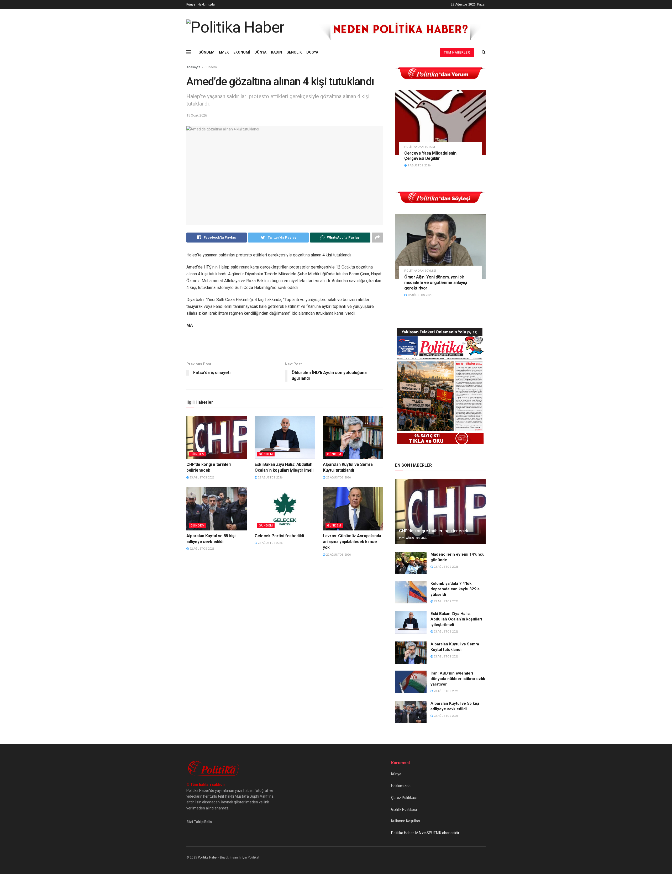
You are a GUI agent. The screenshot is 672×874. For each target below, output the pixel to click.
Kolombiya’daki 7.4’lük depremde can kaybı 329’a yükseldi (455, 589)
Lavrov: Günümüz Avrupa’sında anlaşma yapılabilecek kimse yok (352, 541)
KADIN (276, 52)
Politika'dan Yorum (419, 146)
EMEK (224, 52)
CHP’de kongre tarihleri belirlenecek (433, 530)
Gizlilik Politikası (404, 809)
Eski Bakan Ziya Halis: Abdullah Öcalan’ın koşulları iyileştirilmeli (456, 619)
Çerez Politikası (404, 798)
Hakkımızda (206, 4)
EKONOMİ (241, 52)
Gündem (210, 67)
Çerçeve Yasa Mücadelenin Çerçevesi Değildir (430, 156)
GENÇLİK (294, 52)
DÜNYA (260, 52)
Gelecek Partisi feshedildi (279, 535)
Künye (190, 4)
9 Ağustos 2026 (418, 165)
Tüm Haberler (457, 52)
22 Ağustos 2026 (201, 548)
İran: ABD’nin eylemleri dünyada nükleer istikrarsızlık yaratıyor (457, 679)
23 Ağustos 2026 (201, 477)
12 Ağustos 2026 (419, 295)
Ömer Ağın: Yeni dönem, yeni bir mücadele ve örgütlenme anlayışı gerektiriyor (435, 283)
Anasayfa (193, 67)
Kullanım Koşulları (405, 821)
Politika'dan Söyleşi (420, 270)
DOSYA (312, 52)
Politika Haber (208, 857)
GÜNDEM (206, 52)
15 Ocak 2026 (196, 115)
